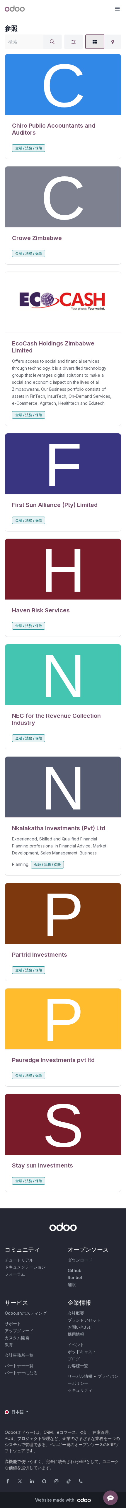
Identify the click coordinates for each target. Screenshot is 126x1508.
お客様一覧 (78, 1365)
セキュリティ (80, 1390)
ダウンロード (80, 1259)
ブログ (74, 1358)
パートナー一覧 (19, 1365)
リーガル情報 (80, 1376)
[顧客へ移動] (63, 84)
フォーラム (15, 1273)
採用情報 (76, 1334)
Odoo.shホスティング (26, 1313)
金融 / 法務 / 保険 (28, 148)
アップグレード (19, 1330)
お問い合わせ (80, 1327)
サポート (13, 1323)
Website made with (55, 1499)
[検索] (52, 41)
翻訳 (72, 1284)
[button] (117, 9)
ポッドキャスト (82, 1351)
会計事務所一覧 (19, 1355)
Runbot (75, 1277)
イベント (76, 1344)
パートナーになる (21, 1372)
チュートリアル (19, 1259)
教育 (9, 1344)
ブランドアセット (84, 1320)
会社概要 (76, 1313)
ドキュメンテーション (25, 1266)
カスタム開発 (17, 1337)
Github (74, 1270)
